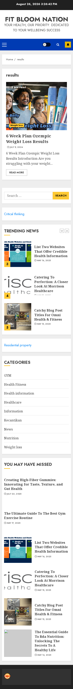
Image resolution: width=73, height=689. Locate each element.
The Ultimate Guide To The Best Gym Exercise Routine (34, 515)
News (8, 429)
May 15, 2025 (44, 324)
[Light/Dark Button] (47, 45)
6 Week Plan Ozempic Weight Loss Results (28, 138)
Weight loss (16, 125)
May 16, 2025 (44, 260)
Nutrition (11, 438)
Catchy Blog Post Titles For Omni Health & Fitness (48, 315)
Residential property (17, 345)
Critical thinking (14, 214)
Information (13, 411)
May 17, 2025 (13, 523)
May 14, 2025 (44, 655)
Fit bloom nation (36, 19)
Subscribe (68, 45)
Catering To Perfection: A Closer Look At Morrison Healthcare (51, 284)
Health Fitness (15, 384)
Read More (16, 172)
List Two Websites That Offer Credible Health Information (51, 251)
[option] (36, 255)
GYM (7, 375)
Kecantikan (13, 420)
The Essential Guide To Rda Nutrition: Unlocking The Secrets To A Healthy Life (51, 641)
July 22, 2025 (14, 494)
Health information (19, 393)
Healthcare (12, 402)
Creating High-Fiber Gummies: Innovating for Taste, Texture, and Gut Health (33, 484)
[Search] (58, 45)
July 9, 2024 (16, 147)
